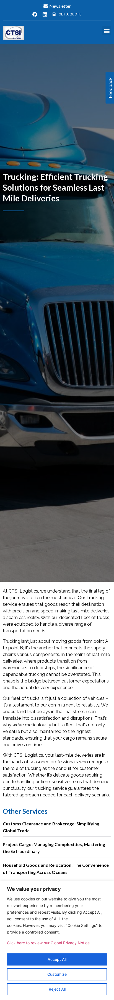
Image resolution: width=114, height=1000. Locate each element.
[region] (57, 940)
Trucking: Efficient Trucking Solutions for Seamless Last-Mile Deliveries (55, 187)
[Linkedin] (45, 14)
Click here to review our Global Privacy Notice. (49, 942)
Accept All (57, 959)
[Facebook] (35, 14)
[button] (106, 30)
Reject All (57, 989)
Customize (57, 974)
